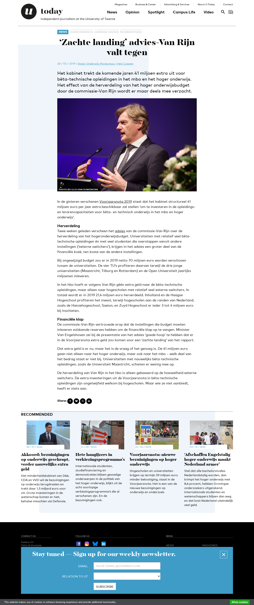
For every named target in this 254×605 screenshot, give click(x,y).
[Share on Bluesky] (76, 401)
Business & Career (145, 4)
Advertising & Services (176, 4)
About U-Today (206, 4)
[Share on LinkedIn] (89, 401)
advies (120, 231)
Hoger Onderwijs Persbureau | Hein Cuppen (105, 63)
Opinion (132, 12)
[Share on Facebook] (70, 401)
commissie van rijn (106, 32)
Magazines (121, 4)
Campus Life (184, 12)
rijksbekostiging (131, 32)
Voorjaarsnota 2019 (115, 201)
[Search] (231, 12)
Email (83, 566)
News (112, 12)
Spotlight (156, 12)
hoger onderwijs (81, 32)
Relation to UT (75, 576)
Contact (228, 4)
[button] (223, 554)
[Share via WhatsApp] (83, 401)
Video (209, 12)
